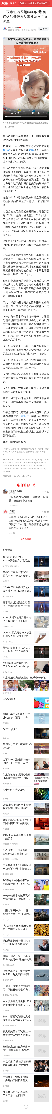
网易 (4, 3)
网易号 (13, 3)
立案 (31, 150)
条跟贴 (25, 538)
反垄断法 (24, 416)
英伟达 (7, 150)
